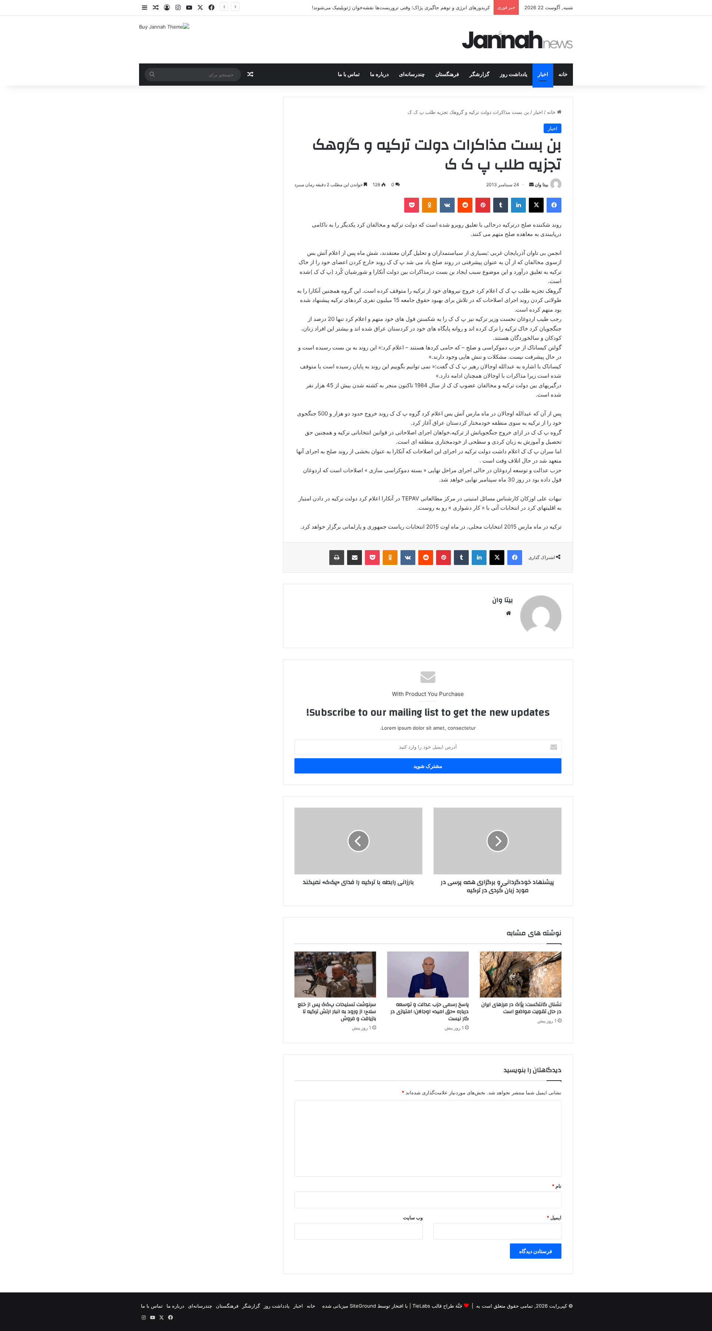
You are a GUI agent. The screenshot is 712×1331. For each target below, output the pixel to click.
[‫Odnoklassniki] (429, 205)
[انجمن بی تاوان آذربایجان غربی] (517, 39)
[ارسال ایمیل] (531, 184)
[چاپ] (336, 557)
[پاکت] (411, 205)
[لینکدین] (518, 205)
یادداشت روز (513, 74)
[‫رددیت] (465, 205)
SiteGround (363, 1306)
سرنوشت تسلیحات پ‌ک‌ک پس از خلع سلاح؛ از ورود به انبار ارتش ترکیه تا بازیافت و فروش (337, 1011)
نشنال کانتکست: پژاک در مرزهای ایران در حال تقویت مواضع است (521, 1008)
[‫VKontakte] (447, 205)
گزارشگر (479, 74)
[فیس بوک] (554, 205)
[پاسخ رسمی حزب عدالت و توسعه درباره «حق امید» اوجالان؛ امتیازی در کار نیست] (428, 975)
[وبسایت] (508, 613)
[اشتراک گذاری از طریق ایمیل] (354, 557)
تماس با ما (349, 74)
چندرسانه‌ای (412, 74)
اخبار (543, 74)
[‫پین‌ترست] (482, 205)
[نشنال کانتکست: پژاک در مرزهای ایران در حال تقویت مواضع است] (520, 975)
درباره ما (379, 74)
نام (556, 1186)
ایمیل (554, 1217)
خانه (563, 74)
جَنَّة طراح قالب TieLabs (437, 1306)
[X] (536, 205)
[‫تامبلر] (500, 205)
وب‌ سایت (413, 1217)
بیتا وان (541, 184)
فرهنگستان (447, 74)
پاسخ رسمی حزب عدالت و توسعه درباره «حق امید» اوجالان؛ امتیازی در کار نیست (429, 1011)
